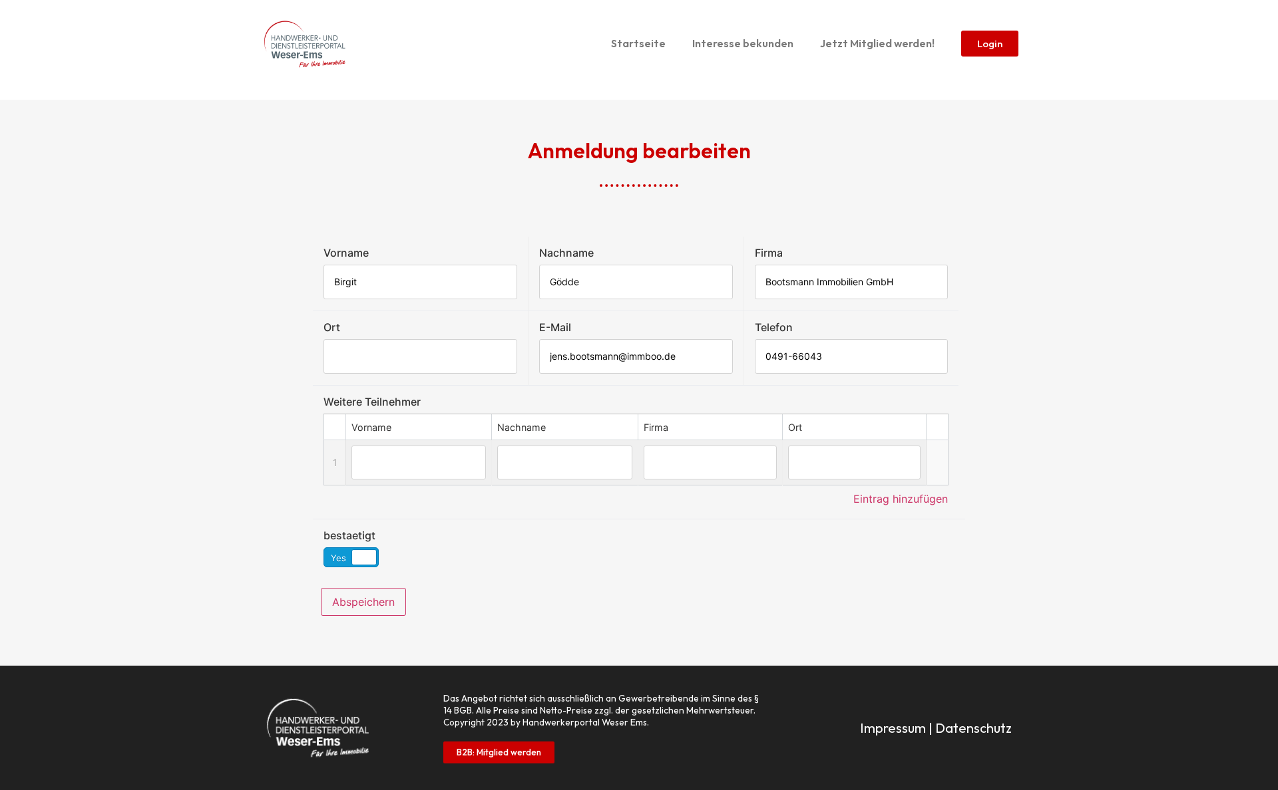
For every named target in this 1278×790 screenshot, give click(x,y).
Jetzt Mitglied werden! (877, 43)
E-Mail (555, 327)
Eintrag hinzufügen (900, 498)
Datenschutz (973, 728)
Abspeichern (363, 601)
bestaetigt (349, 535)
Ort (331, 327)
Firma (769, 252)
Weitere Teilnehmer (372, 401)
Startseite (638, 43)
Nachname (566, 252)
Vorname (346, 252)
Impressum (893, 728)
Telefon (774, 327)
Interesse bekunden (742, 43)
